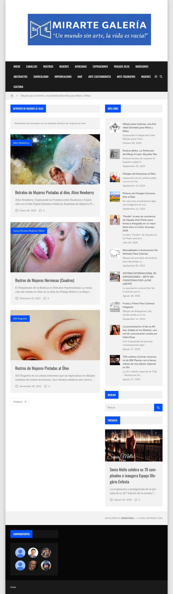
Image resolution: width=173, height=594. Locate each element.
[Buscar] (161, 76)
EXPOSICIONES (100, 66)
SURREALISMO (40, 77)
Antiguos (17, 401)
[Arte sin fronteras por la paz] (33, 553)
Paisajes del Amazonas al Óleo (139, 173)
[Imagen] (55, 159)
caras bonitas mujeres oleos (28, 230)
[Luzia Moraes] (46, 553)
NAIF (80, 77)
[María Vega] (20, 565)
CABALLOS (31, 66)
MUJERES (64, 66)
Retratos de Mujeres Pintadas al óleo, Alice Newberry (54, 192)
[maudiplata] (46, 565)
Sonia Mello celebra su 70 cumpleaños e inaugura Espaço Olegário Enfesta (133, 475)
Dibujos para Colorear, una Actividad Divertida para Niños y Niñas (56, 95)
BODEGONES (141, 66)
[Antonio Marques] (20, 553)
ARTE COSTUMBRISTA (99, 77)
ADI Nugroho (20, 318)
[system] (155, 76)
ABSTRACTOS (20, 77)
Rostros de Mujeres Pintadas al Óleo (42, 368)
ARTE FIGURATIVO (126, 77)
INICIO (17, 66)
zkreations (127, 518)
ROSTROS (48, 66)
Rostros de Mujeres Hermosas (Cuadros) (44, 280)
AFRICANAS (81, 66)
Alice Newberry (21, 143)
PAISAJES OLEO (121, 66)
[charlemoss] (33, 565)
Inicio (13, 587)
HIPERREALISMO (63, 77)
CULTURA (18, 87)
